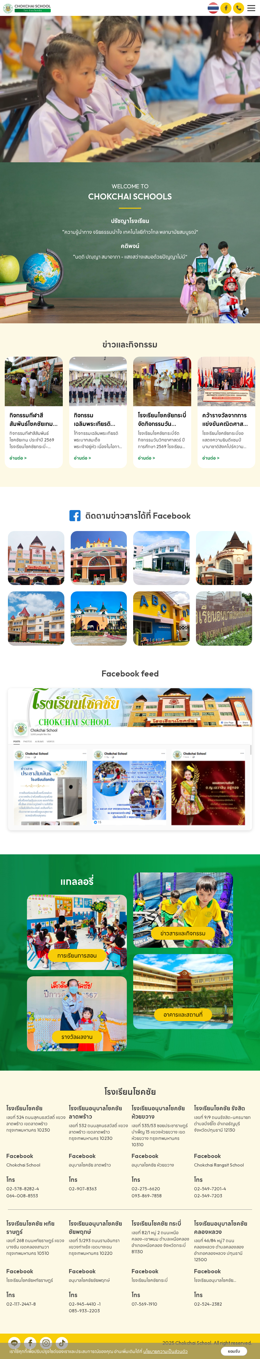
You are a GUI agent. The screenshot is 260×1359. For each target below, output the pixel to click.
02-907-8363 (83, 1189)
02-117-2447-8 (21, 1304)
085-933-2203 (84, 1311)
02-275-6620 (146, 1189)
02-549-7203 (208, 1196)
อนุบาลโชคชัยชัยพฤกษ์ (89, 1280)
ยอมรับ (234, 1351)
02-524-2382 (208, 1304)
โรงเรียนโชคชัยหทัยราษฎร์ (29, 1280)
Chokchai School (23, 1165)
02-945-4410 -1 (85, 1304)
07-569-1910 (144, 1304)
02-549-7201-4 (210, 1189)
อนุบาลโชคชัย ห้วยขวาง (153, 1165)
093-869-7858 (147, 1196)
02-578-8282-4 (22, 1189)
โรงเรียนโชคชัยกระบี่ (150, 1280)
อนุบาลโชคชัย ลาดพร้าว (90, 1165)
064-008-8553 (22, 1196)
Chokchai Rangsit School (219, 1165)
